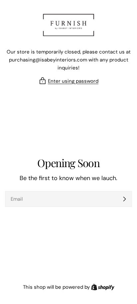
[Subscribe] (124, 199)
